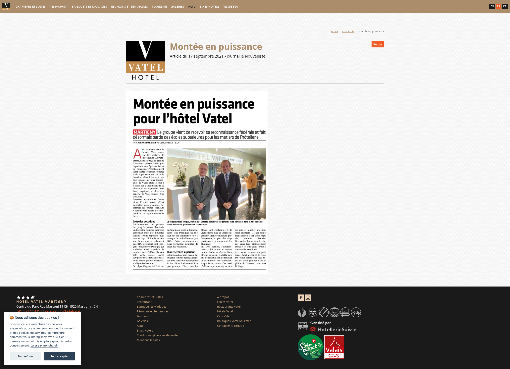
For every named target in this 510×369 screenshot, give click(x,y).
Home (334, 31)
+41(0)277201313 (29, 311)
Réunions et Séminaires (129, 6)
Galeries (177, 6)
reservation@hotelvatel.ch (64, 311)
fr (498, 6)
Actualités (348, 31)
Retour (377, 44)
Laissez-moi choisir (44, 345)
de (504, 6)
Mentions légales (148, 340)
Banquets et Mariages (89, 6)
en (492, 6)
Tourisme (159, 6)
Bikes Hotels (209, 6)
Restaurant (59, 6)
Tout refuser (25, 356)
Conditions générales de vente (157, 335)
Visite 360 (230, 6)
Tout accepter (60, 356)
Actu (192, 6)
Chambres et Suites (31, 6)
